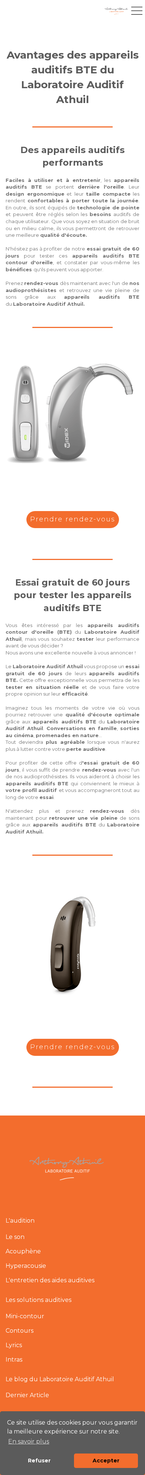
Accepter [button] (106, 1460)
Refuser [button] (39, 1460)
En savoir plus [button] (28, 1441)
